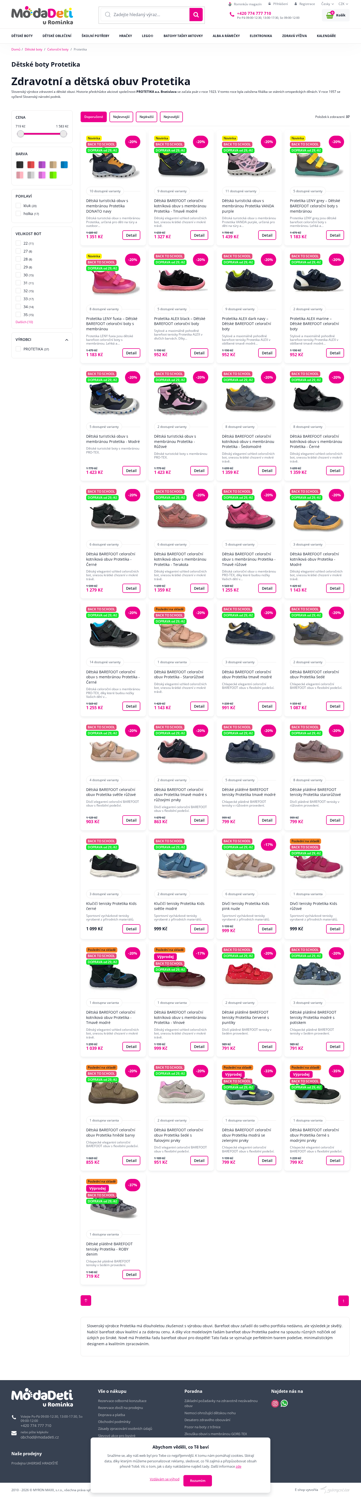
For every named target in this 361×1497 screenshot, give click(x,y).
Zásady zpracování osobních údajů (125, 1428)
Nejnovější (171, 117)
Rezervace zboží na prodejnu (120, 1407)
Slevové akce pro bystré (116, 1435)
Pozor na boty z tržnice (202, 1427)
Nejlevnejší (121, 117)
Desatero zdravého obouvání (207, 1419)
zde (238, 1466)
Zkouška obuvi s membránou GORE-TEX (215, 1433)
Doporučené (93, 117)
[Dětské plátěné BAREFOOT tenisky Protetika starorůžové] (317, 775)
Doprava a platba (111, 1414)
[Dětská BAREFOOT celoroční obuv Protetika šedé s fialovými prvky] (181, 1115)
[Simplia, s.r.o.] (335, 1489)
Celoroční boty (57, 49)
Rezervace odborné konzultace (122, 1400)
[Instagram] (275, 1404)
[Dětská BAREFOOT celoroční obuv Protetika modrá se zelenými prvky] (249, 1115)
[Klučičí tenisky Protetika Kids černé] (113, 886)
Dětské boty (33, 49)
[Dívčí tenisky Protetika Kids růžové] (317, 886)
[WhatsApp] (284, 1404)
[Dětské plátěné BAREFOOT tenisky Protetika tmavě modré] (249, 775)
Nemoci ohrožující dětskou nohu (210, 1413)
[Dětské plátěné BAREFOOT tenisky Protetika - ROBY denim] (113, 1229)
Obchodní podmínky (114, 1421)
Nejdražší (147, 117)
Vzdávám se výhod (164, 1479)
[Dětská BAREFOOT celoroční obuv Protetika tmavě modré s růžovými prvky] (181, 775)
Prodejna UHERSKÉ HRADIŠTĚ (34, 1463)
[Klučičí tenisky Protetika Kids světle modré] (181, 886)
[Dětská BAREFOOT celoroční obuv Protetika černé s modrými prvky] (317, 1115)
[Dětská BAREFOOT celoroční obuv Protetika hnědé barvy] (113, 1115)
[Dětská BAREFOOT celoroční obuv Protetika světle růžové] (113, 775)
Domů (15, 49)
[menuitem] (245, 4)
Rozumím (197, 1480)
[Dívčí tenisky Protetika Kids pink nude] (249, 886)
